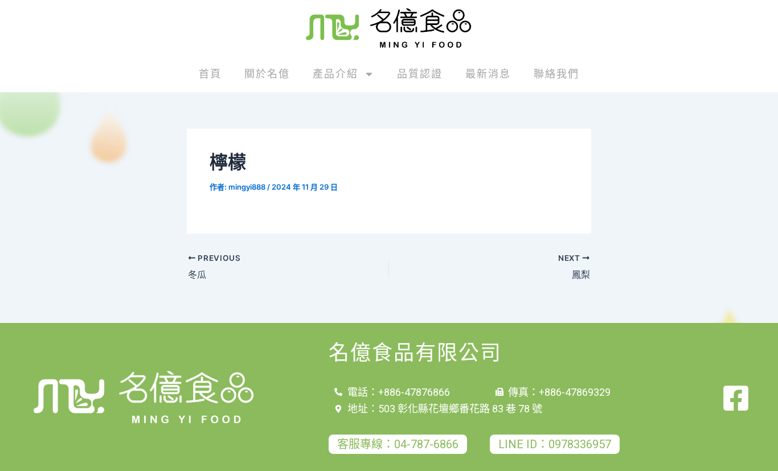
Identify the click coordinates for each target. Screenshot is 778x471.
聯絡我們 (556, 74)
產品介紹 (335, 74)
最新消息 (488, 74)
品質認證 (420, 74)
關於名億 (267, 74)
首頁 (210, 74)
